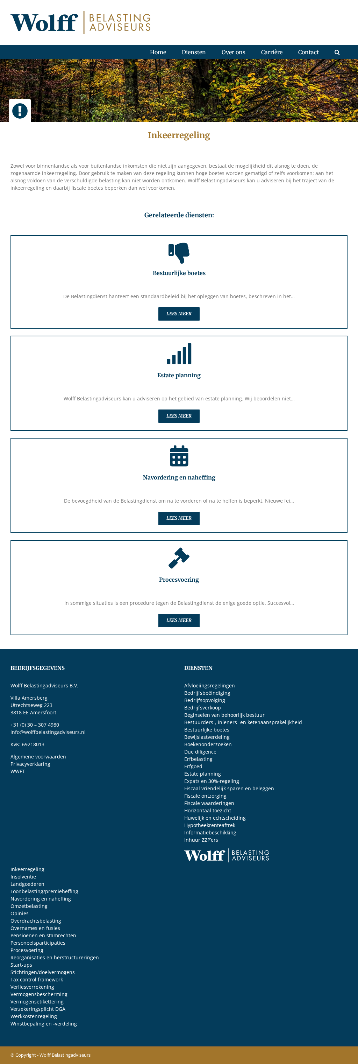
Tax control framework (36, 979)
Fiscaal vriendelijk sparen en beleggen (229, 788)
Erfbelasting (198, 759)
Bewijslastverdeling (207, 737)
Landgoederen (27, 884)
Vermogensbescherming (38, 994)
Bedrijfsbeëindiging (207, 693)
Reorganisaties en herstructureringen (54, 957)
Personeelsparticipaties (37, 942)
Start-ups (21, 964)
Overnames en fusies (35, 928)
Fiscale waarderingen (209, 803)
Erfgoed (193, 766)
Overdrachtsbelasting (35, 920)
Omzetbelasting (29, 906)
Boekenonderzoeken (208, 744)
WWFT (17, 771)
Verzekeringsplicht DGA (37, 1009)
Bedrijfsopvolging (204, 700)
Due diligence (200, 751)
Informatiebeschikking (210, 832)
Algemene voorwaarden (38, 756)
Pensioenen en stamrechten (43, 935)
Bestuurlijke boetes (206, 729)
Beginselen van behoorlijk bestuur (224, 715)
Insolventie (23, 876)
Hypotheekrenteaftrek (209, 825)
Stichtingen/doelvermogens (42, 972)
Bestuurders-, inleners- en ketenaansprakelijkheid (243, 722)
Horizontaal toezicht (207, 810)
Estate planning (202, 773)
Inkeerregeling (27, 869)
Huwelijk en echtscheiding (215, 817)
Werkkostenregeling (33, 1016)
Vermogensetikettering (37, 1001)
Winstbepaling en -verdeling (43, 1023)
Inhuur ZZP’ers (201, 839)
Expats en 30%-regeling (211, 781)
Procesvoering (26, 950)
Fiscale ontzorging (205, 795)
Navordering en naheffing (40, 898)
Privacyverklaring (30, 764)
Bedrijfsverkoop (202, 707)
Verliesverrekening (32, 986)
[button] (337, 52)
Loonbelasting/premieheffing (44, 891)
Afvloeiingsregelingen (209, 685)
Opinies (19, 913)
